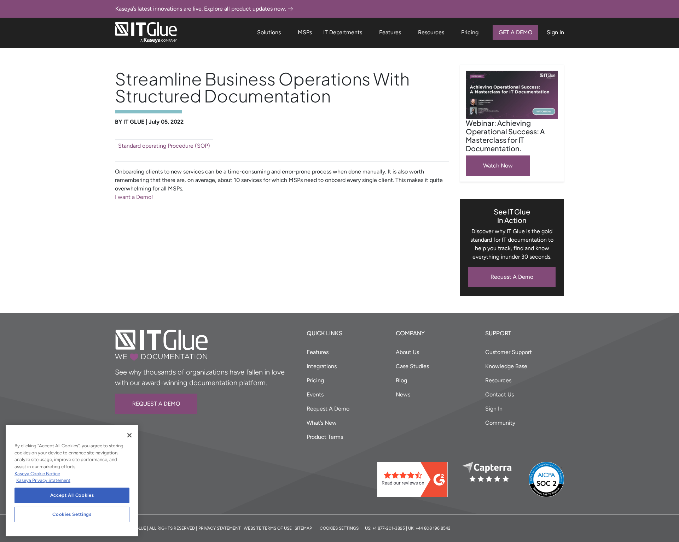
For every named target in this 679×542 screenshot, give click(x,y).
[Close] (129, 435)
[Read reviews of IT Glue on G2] (417, 479)
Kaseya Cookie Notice (37, 473)
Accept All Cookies (72, 495)
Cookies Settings (72, 514)
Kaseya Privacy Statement (43, 480)
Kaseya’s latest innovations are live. (200, 8)
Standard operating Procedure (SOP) (164, 145)
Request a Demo (156, 403)
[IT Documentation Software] (146, 32)
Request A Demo (512, 276)
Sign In (555, 32)
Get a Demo (515, 32)
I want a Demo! (134, 197)
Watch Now (498, 165)
